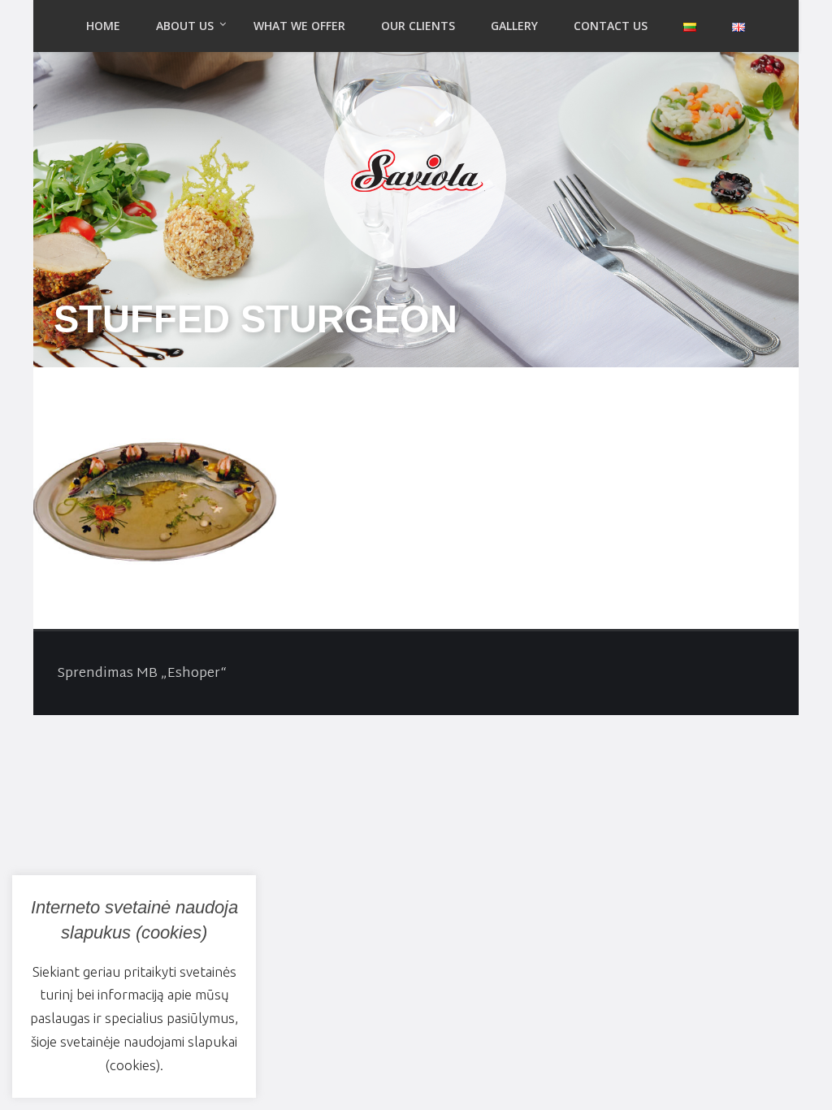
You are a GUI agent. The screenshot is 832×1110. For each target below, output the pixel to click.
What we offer (299, 25)
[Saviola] (416, 172)
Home (103, 25)
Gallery (514, 25)
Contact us (611, 25)
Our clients (418, 25)
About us (185, 25)
